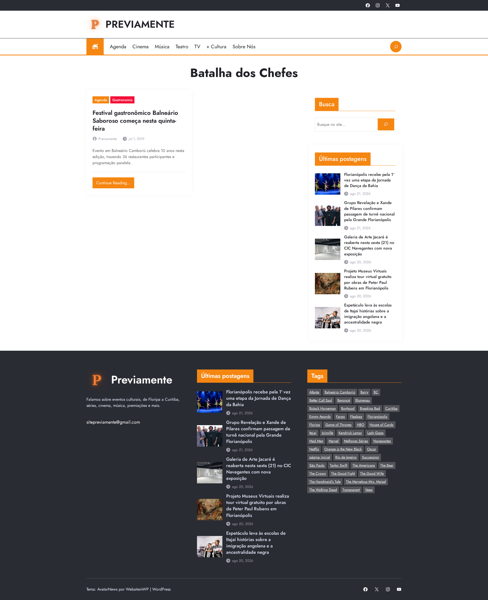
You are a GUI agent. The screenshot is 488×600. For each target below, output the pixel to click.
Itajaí (312, 432)
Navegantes (382, 440)
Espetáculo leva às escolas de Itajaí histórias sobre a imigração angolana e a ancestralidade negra (368, 313)
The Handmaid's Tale (325, 481)
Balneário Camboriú (340, 392)
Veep (369, 489)
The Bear (386, 465)
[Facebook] (368, 5)
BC (376, 392)
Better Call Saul (320, 400)
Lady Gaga (375, 432)
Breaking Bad (370, 408)
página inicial (319, 457)
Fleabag (356, 416)
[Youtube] (397, 5)
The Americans (364, 465)
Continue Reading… (115, 181)
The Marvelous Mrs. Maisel (366, 481)
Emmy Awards (320, 416)
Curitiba (391, 408)
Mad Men (316, 440)
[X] (388, 5)
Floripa (314, 424)
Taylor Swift (338, 465)
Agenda (101, 99)
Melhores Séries (356, 440)
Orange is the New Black (343, 449)
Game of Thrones (338, 424)
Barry (364, 392)
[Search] (386, 124)
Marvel (334, 440)
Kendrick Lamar (350, 432)
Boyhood (348, 408)
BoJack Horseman (322, 408)
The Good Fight (343, 473)
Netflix (314, 449)
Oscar (371, 449)
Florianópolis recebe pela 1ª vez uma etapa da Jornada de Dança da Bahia (369, 180)
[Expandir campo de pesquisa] (396, 46)
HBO (360, 424)
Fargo (340, 416)
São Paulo (317, 465)
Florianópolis (377, 416)
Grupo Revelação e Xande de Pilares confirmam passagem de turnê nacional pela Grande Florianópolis (369, 211)
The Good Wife (372, 473)
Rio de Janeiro (346, 457)
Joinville (327, 432)
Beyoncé (343, 400)
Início (95, 46)
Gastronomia (122, 99)
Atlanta (314, 392)
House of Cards (381, 424)
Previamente (140, 24)
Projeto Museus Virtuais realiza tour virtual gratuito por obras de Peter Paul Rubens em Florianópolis (367, 279)
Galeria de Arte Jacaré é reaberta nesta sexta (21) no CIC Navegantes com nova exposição (369, 245)
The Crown (317, 473)
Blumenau (362, 400)
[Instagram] (378, 5)
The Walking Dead (323, 489)
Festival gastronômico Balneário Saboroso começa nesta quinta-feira (135, 121)
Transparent (351, 489)
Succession (370, 457)
